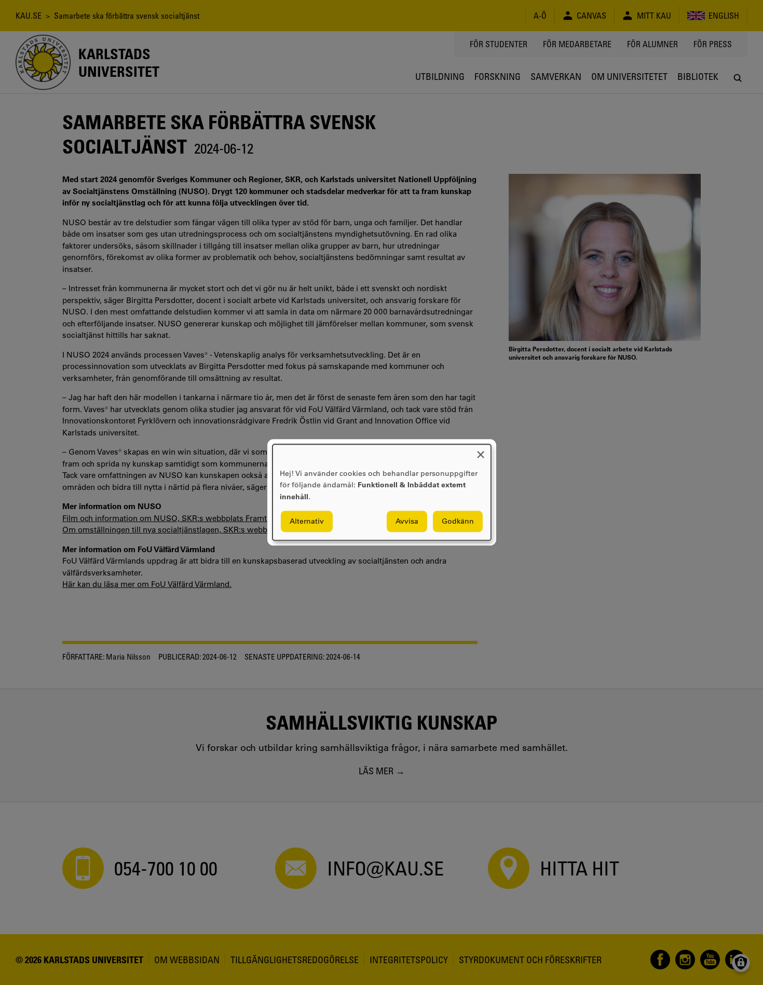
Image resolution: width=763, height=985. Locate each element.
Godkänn (458, 521)
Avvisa (407, 521)
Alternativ (307, 521)
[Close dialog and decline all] (480, 450)
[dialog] (381, 492)
